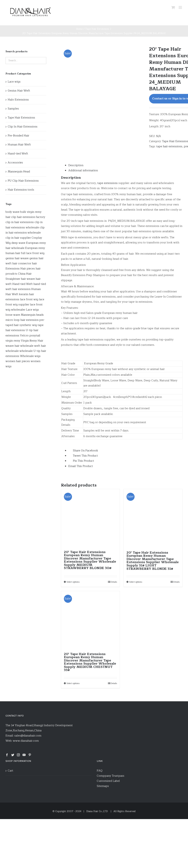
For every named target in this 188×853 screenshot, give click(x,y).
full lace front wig (32, 253)
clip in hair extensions (20, 222)
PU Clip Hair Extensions (23, 180)
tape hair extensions (169, 146)
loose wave (13, 315)
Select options (72, 582)
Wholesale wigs (30, 356)
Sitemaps (103, 786)
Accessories (15, 162)
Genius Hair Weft (19, 90)
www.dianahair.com (26, 741)
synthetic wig (28, 325)
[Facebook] (7, 754)
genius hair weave (17, 258)
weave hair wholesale (19, 346)
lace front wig (29, 299)
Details (114, 582)
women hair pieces (18, 361)
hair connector (21, 263)
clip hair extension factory (28, 217)
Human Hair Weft (19, 144)
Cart (10, 770)
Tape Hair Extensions (21, 117)
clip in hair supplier (18, 238)
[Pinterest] (29, 754)
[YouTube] (24, 754)
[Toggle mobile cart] (173, 7)
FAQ (99, 770)
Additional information (83, 170)
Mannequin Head (19, 171)
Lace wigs (14, 81)
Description (75, 165)
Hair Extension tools (21, 189)
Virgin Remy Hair (32, 340)
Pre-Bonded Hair (18, 135)
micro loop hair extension (22, 320)
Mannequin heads (32, 315)
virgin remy (13, 340)
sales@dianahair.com (27, 735)
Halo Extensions (18, 99)
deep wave (18, 243)
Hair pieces (27, 268)
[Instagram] (18, 754)
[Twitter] (12, 754)
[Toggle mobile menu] (180, 7)
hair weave (28, 279)
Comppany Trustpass (110, 776)
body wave (12, 212)
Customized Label (108, 781)
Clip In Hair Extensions (22, 126)
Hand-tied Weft (18, 153)
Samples (13, 108)
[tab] (125, 165)
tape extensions (107, 183)
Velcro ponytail (30, 335)
